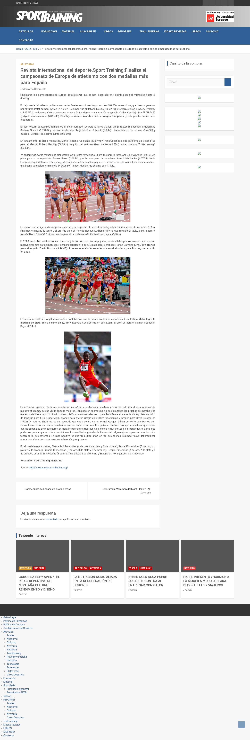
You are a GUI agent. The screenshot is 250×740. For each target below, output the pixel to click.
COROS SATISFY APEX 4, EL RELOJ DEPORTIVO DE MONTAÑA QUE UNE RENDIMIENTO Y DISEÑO (39, 583)
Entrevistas (13, 667)
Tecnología (13, 663)
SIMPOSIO (212, 31)
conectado (52, 519)
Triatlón (11, 635)
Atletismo (27, 64)
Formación (49, 31)
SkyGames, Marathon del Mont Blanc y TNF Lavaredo (127, 490)
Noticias (189, 568)
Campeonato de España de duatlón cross (48, 489)
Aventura (25, 568)
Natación (12, 649)
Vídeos (108, 31)
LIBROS (196, 31)
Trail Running (149, 31)
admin (25, 89)
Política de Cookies (14, 624)
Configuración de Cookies (17, 628)
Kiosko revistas (175, 31)
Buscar (227, 82)
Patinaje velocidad (17, 656)
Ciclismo (11, 642)
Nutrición (95, 568)
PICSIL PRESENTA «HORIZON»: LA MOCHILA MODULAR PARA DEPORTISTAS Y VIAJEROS (206, 581)
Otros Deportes (15, 674)
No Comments (38, 89)
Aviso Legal (9, 617)
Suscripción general (18, 688)
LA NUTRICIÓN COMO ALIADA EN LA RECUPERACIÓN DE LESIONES (95, 581)
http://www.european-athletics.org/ (48, 467)
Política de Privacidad (15, 621)
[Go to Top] (241, 724)
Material (68, 31)
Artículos (26, 31)
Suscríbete (88, 31)
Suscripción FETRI (17, 692)
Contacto (26, 40)
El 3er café (13, 671)
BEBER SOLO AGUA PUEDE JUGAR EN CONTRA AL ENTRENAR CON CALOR (147, 581)
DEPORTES (124, 31)
